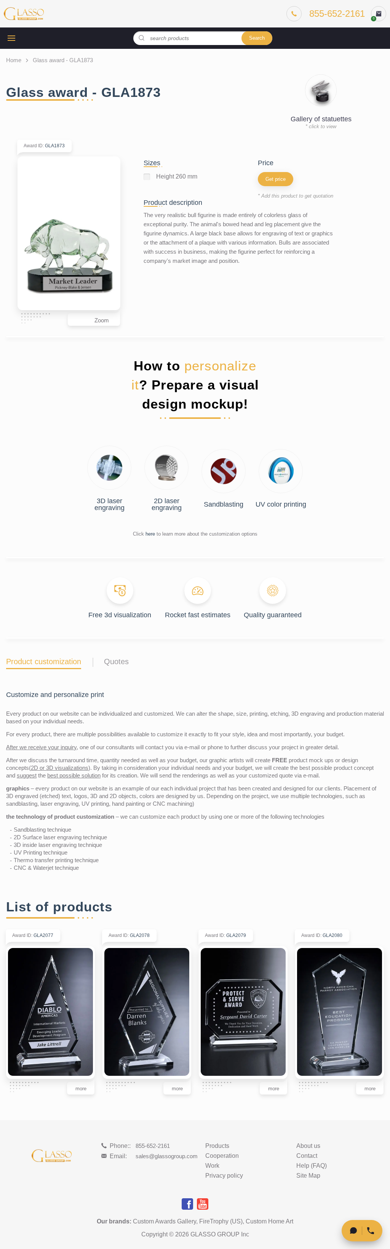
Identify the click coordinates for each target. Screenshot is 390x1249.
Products (217, 1146)
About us (308, 1146)
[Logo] (24, 14)
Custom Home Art (269, 1221)
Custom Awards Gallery (164, 1221)
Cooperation (222, 1156)
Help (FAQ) (311, 1166)
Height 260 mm (176, 177)
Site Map (308, 1176)
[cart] (378, 13)
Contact (306, 1156)
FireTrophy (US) (221, 1221)
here (150, 534)
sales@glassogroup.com (167, 1156)
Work (212, 1166)
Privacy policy (224, 1176)
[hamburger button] (11, 38)
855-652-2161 (153, 1146)
